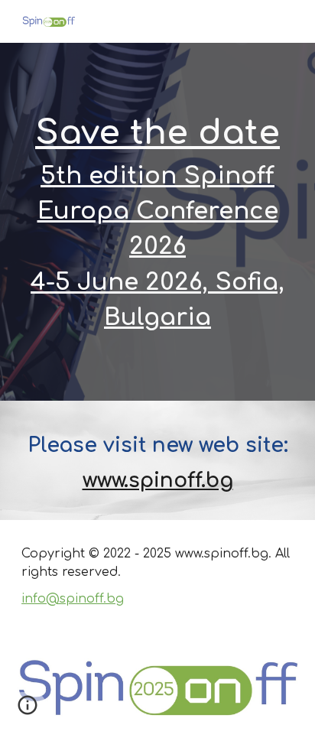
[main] (157, 222)
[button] (27, 710)
